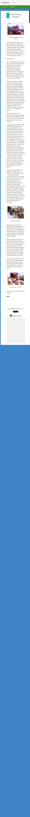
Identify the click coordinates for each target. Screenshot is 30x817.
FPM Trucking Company (16, 15)
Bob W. (22, 309)
